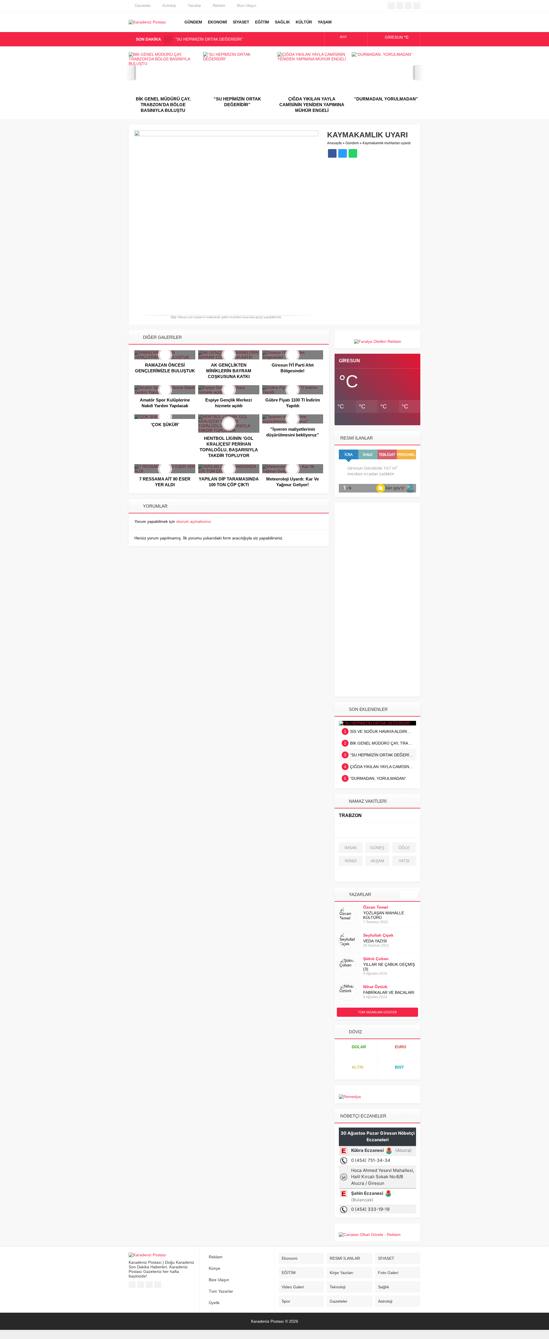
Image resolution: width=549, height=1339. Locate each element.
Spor (286, 1301)
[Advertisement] (377, 602)
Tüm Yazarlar (221, 1291)
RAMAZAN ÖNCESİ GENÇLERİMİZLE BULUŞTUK (165, 368)
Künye (214, 1268)
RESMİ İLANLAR (345, 1258)
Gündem (352, 143)
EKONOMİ (217, 22)
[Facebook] (391, 5)
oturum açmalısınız (193, 521)
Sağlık (383, 1287)
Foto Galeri (388, 1272)
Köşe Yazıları (341, 1272)
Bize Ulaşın (246, 5)
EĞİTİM (262, 22)
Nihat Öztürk (375, 986)
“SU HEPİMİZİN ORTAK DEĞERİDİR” (209, 39)
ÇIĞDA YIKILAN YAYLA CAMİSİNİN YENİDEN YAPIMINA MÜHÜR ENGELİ (237, 104)
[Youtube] (408, 5)
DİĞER (384, 22)
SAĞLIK (282, 22)
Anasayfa (334, 143)
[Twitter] (399, 5)
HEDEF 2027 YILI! (386, 98)
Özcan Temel (375, 907)
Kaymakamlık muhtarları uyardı (387, 143)
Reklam (219, 5)
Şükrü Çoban (376, 958)
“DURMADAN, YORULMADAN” (312, 98)
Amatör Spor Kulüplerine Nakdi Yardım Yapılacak (165, 402)
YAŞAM (325, 22)
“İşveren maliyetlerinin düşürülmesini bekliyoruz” (292, 432)
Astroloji (169, 5)
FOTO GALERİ (356, 22)
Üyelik (214, 1302)
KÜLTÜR (304, 22)
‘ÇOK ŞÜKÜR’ (165, 424)
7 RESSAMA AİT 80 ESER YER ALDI (164, 481)
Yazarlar (194, 5)
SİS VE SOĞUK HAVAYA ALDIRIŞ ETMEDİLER (380, 731)
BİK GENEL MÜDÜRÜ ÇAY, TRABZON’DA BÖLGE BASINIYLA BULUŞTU (380, 743)
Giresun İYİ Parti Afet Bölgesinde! (293, 368)
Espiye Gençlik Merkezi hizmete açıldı (228, 402)
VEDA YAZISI (375, 941)
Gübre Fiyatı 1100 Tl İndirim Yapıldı (292, 402)
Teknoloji (337, 1287)
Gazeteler (143, 5)
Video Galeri (293, 1287)
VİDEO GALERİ (370, 22)
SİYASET (241, 22)
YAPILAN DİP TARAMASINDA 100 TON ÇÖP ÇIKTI (229, 481)
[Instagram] (416, 5)
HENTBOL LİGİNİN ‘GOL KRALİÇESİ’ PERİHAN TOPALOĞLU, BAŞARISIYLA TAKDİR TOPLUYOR (229, 447)
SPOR (342, 22)
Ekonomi (289, 1258)
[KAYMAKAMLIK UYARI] (226, 308)
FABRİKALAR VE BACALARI (388, 992)
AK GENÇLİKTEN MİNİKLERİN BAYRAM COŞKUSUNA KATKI (228, 371)
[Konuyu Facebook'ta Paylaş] (332, 153)
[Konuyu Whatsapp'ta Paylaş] (353, 153)
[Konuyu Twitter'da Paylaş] (342, 153)
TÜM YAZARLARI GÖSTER (377, 1012)
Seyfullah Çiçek (378, 935)
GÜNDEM (193, 22)
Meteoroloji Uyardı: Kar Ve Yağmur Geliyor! (292, 481)
